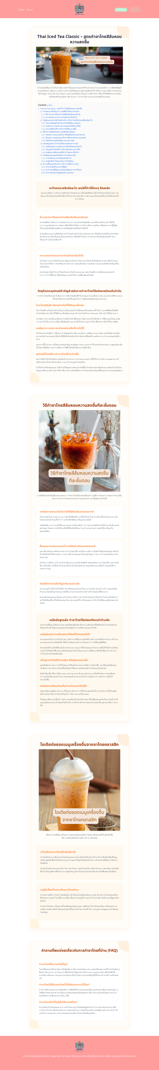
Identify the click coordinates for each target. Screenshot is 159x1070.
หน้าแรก (21, 10)
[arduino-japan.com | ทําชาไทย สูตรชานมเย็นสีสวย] (79, 9)
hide (49, 105)
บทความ (30, 10)
